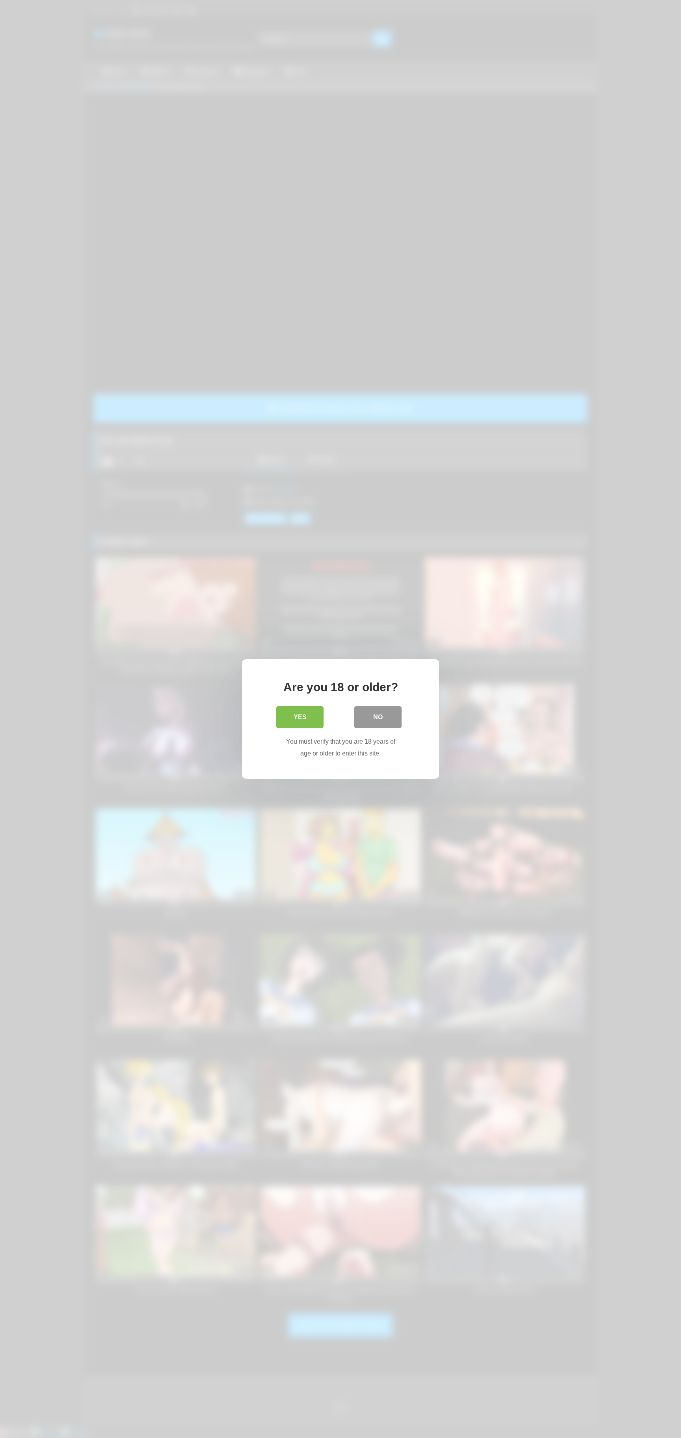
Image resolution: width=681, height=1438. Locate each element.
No (378, 717)
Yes (300, 717)
